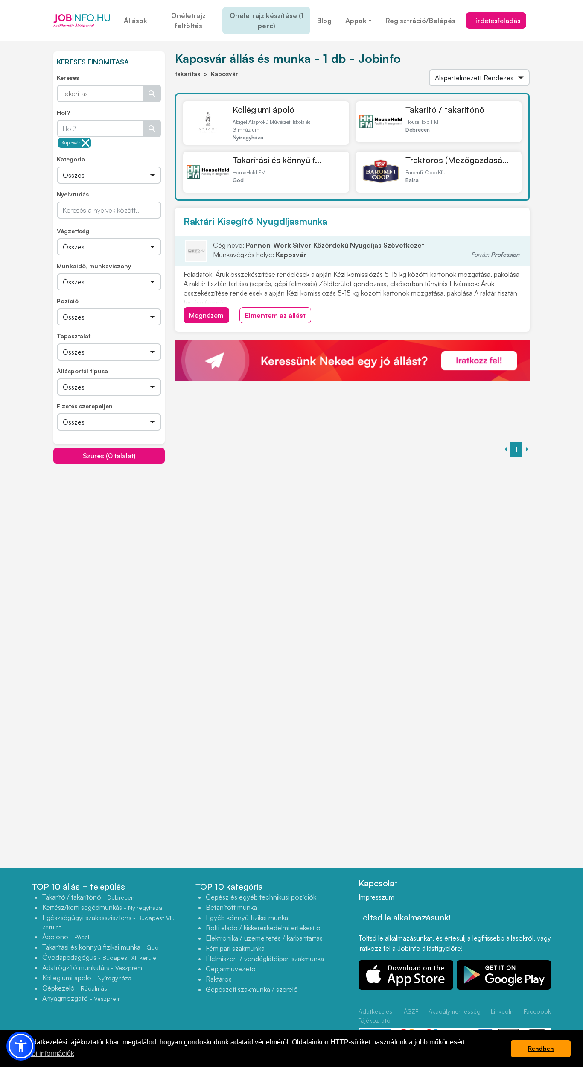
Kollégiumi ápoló (263, 109)
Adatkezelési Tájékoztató (376, 1016)
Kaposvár (70, 143)
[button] (21, 1046)
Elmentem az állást (275, 315)
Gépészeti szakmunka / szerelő (252, 989)
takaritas (187, 73)
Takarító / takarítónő (444, 109)
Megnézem (206, 315)
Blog (324, 20)
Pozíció (68, 301)
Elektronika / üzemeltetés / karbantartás (264, 938)
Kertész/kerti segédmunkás (102, 907)
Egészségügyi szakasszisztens (108, 922)
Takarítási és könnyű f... (277, 160)
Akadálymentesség (455, 1011)
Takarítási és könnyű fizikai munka (100, 947)
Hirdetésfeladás (496, 20)
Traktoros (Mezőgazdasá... (457, 160)
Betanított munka (231, 907)
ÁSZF (411, 1011)
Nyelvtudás (73, 194)
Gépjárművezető (231, 968)
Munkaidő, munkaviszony (94, 266)
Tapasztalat (73, 336)
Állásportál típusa (82, 371)
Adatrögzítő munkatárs (92, 967)
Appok (356, 20)
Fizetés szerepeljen (85, 406)
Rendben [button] (541, 1048)
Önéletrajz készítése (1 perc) (266, 20)
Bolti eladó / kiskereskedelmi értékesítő (263, 927)
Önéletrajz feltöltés (188, 20)
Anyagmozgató (81, 998)
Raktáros (219, 979)
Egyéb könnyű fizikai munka (247, 917)
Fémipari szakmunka (235, 948)
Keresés (68, 77)
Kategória (71, 159)
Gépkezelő (74, 988)
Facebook (537, 1011)
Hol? (63, 112)
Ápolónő (65, 936)
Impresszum (376, 897)
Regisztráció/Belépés (420, 20)
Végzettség (73, 231)
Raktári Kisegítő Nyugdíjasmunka (255, 221)
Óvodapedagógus (100, 957)
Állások (135, 20)
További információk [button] (44, 1053)
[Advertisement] (117, 524)
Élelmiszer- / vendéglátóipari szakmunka (265, 958)
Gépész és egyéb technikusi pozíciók (261, 897)
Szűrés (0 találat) (109, 455)
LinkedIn (502, 1011)
